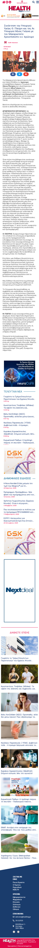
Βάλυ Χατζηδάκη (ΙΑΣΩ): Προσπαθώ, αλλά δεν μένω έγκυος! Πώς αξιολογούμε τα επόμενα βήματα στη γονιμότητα (19, 418)
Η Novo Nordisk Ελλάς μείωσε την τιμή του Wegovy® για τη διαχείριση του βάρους (18, 486)
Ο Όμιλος (17, 885)
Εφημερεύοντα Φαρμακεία (19, 898)
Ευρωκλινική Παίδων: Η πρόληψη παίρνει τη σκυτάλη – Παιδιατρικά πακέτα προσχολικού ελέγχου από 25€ (19, 444)
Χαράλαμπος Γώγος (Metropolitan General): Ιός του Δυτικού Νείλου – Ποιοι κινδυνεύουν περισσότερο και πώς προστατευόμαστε (19, 859)
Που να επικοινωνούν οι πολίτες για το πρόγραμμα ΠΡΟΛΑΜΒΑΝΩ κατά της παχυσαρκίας (19, 512)
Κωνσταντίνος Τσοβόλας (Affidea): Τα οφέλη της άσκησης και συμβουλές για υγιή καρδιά (19, 407)
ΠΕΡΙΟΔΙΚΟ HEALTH (22, 3)
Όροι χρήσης (12, 946)
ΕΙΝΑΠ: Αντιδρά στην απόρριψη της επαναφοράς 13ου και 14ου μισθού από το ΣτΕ (18, 829)
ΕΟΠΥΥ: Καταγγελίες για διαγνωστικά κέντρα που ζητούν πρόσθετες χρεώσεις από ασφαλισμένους (18, 522)
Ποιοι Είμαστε (19, 882)
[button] (33, 2)
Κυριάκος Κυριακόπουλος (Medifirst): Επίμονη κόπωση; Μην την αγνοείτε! (19, 434)
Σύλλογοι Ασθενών (17, 905)
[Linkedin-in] (10, 2)
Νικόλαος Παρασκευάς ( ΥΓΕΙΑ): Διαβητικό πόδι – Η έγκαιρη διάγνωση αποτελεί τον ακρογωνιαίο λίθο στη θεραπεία (18, 426)
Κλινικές (16, 902)
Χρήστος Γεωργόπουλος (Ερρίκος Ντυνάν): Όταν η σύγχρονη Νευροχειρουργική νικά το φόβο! (19, 503)
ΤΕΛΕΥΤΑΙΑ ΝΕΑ (13, 391)
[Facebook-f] (7, 2)
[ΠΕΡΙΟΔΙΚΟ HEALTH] (22, 1)
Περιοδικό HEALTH (17, 888)
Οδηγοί (16, 909)
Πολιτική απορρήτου (25, 946)
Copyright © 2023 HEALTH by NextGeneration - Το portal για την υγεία (26, 941)
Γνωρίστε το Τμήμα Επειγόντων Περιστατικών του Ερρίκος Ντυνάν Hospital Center (19, 399)
